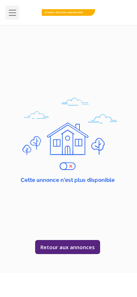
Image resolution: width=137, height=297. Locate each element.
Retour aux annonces (67, 247)
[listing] (68, 12)
